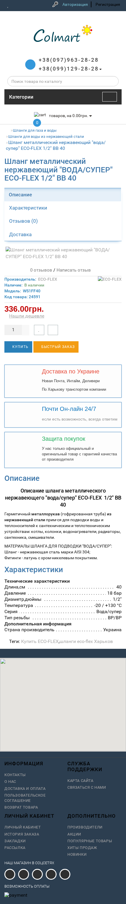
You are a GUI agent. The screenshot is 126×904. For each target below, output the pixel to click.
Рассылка (14, 847)
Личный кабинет (22, 827)
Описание (20, 195)
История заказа (21, 834)
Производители (85, 827)
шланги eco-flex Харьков (86, 641)
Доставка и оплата (24, 788)
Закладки (15, 841)
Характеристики (28, 208)
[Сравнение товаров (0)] (16, 5)
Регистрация (108, 4)
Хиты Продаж (82, 847)
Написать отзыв (74, 270)
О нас (10, 781)
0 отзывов (40, 270)
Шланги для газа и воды (35, 130)
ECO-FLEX (47, 279)
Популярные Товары (89, 841)
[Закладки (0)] (8, 5)
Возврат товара (21, 807)
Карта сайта (80, 780)
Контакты (15, 775)
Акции (74, 834)
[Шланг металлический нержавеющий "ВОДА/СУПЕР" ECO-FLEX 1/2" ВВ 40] (63, 253)
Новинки (76, 854)
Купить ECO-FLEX (40, 641)
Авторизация (75, 4)
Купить (19, 347)
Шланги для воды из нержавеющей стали (46, 136)
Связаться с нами (86, 787)
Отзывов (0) (23, 221)
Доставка (20, 234)
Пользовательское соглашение (25, 798)
